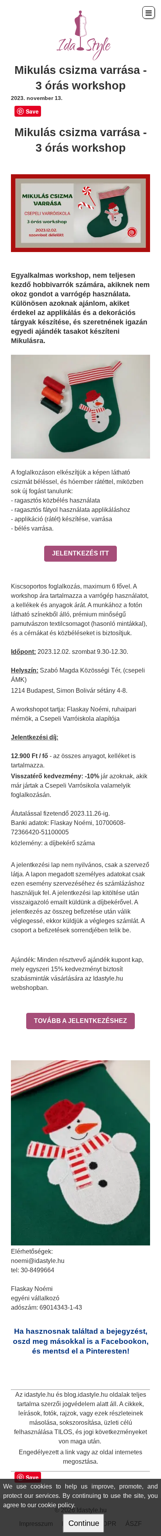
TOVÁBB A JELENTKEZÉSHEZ (80, 1021)
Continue (83, 1523)
